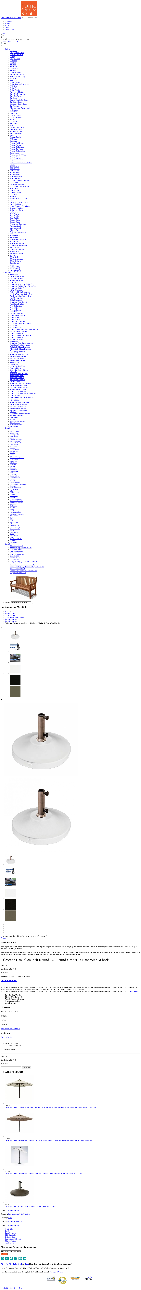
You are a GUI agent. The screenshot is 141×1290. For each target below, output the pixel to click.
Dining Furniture (15, 90)
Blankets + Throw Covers (19, 202)
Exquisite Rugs (14, 489)
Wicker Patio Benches (17, 380)
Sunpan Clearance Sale (18, 573)
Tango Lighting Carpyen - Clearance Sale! (24, 561)
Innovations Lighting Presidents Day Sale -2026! (27, 567)
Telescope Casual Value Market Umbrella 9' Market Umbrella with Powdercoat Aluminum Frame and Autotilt (43, 1173)
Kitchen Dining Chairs (17, 151)
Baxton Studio (13, 456)
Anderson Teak (14, 444)
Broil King (12, 466)
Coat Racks (14, 182)
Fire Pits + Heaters (16, 339)
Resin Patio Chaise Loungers (20, 347)
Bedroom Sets (14, 247)
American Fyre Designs (16, 439)
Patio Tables (14, 308)
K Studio (12, 519)
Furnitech (12, 497)
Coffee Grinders (15, 161)
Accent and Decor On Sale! (17, 554)
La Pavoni (12, 524)
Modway (12, 537)
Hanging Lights (15, 368)
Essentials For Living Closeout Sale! (22, 565)
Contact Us (9, 1229)
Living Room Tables (17, 53)
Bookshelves (14, 263)
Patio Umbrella (10, 619)
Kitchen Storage (15, 145)
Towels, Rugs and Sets (18, 127)
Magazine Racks (15, 196)
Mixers (12, 165)
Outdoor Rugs (15, 222)
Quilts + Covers (15, 115)
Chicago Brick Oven (15, 477)
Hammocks (14, 417)
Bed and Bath (13, 112)
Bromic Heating (14, 471)
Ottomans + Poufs (16, 73)
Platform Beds (15, 235)
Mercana (12, 530)
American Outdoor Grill (16, 443)
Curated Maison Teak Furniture (18, 484)
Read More (134, 991)
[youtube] (20, 1259)
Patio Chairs (14, 282)
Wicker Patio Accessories (18, 404)
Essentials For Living (15, 487)
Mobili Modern (14, 532)
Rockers (12, 419)
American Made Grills (15, 441)
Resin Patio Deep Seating (18, 389)
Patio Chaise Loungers (17, 351)
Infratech (12, 509)
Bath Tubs (13, 123)
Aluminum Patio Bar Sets (18, 302)
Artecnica (12, 448)
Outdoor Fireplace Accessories (20, 335)
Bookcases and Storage (18, 76)
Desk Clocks (14, 214)
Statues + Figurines (16, 208)
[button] (28, 39)
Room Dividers (15, 178)
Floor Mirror (14, 194)
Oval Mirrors (14, 190)
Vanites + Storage (16, 131)
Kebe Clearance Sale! (17, 569)
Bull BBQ (12, 473)
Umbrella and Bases (15, 1221)
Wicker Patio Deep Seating (19, 385)
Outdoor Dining (14, 274)
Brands (7, 23)
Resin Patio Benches (17, 378)
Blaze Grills (13, 464)
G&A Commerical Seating (16, 501)
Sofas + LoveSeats (16, 55)
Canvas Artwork (15, 228)
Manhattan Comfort (15, 529)
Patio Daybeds (15, 395)
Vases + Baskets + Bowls (18, 198)
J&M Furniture (14, 516)
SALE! (7, 544)
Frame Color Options (10, 1043)
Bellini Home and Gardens (17, 458)
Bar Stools (13, 98)
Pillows (12, 119)
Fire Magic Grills (14, 492)
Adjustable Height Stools (18, 104)
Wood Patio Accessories (18, 406)
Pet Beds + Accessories (18, 232)
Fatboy (11, 491)
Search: (3, 39)
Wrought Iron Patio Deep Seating (21, 397)
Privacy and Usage (56, 1272)
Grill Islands (14, 325)
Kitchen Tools (14, 169)
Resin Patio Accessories (18, 408)
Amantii (12, 438)
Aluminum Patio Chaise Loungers (21, 343)
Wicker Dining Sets (16, 290)
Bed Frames (14, 237)
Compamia (12, 479)
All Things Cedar (14, 435)
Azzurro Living (14, 451)
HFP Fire (12, 507)
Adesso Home (13, 430)
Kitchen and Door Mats (18, 224)
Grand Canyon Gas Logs (16, 502)
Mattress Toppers (16, 117)
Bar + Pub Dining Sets (17, 94)
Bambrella (12, 454)
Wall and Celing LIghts (18, 366)
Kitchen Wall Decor (17, 143)
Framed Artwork (15, 226)
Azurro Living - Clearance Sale (21, 548)
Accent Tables (15, 174)
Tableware (13, 139)
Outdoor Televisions (15, 423)
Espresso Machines (16, 159)
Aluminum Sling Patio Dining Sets (22, 284)
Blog (7, 25)
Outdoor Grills (15, 317)
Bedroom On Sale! (14, 553)
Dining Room (13, 80)
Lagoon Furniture (14, 525)
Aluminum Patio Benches (19, 374)
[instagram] (2, 1259)
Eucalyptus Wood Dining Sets (20, 296)
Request (3, 938)
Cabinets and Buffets (17, 92)
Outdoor (8, 273)
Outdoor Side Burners (17, 315)
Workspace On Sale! (15, 557)
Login (3, 33)
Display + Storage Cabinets (19, 180)
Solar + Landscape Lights (19, 370)
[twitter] (15, 1259)
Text (16, 41)
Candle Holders (15, 204)
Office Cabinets (15, 261)
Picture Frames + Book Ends (20, 206)
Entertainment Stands (17, 74)
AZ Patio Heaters (14, 449)
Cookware (13, 141)
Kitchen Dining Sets (17, 147)
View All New (10, 615)
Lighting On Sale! (14, 559)
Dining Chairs (14, 82)
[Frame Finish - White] (15, 674)
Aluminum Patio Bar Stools (19, 355)
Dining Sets (14, 88)
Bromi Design (13, 469)
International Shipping (13, 1239)
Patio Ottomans (14, 399)
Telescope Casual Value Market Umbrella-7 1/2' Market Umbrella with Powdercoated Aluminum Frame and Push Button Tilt (48, 1140)
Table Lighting (15, 267)
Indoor (7, 49)
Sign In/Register (11, 1241)
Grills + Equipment (16, 314)
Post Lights (14, 364)
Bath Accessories (16, 133)
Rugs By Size (14, 218)
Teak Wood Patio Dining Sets (20, 292)
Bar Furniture (14, 106)
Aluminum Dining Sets (18, 288)
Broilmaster (13, 468)
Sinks (12, 125)
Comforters (14, 113)
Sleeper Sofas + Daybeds (18, 239)
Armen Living (13, 446)
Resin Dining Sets (16, 300)
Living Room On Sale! (16, 549)
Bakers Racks (14, 153)
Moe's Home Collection (16, 539)
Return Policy (10, 1237)
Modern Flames (14, 535)
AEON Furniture (14, 431)
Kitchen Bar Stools (16, 149)
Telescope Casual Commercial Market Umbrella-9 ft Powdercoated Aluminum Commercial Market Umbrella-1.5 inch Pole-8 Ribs (50, 1107)
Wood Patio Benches (17, 376)
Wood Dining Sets (16, 298)
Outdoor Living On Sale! (16, 546)
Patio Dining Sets (16, 306)
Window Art (14, 230)
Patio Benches (13, 372)
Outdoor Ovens (15, 319)
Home (7, 611)
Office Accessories (16, 259)
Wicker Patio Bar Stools (18, 356)
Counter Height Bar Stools (19, 100)
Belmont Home (14, 459)
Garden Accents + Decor (16, 424)
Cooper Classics (14, 481)
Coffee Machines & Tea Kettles (21, 163)
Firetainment (13, 494)
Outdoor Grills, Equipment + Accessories (24, 329)
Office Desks (14, 257)
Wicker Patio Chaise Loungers (20, 349)
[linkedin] (24, 1259)
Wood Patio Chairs (16, 278)
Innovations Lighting (15, 512)
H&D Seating (13, 506)
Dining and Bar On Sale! (16, 551)
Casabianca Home (14, 476)
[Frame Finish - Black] (15, 685)
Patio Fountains (14, 426)
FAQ (7, 1231)
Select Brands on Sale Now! (17, 563)
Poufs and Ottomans (17, 184)
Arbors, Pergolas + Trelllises (17, 421)
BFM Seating (13, 463)
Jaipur (11, 517)
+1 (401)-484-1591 (7, 41)
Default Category (11, 613)
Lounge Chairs (15, 59)
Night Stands (14, 251)
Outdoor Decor (15, 220)
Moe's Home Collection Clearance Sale (23, 571)
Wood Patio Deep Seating (19, 387)
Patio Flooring (13, 412)
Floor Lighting (15, 269)
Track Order (9, 29)
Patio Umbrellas (15, 310)
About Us (8, 21)
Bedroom (12, 234)
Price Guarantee (10, 1233)
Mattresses (13, 121)
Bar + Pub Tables (16, 96)
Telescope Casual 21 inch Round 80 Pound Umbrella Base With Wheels (30, 1206)
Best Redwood (13, 461)
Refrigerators (14, 167)
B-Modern (12, 453)
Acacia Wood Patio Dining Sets (21, 294)
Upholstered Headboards (18, 245)
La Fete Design (14, 522)
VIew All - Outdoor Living (14, 617)
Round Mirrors (15, 188)
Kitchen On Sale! (14, 556)
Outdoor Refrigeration (17, 321)
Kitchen (12, 135)
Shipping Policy (10, 1235)
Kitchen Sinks (14, 157)
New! (10, 1218)
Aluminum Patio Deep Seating (20, 383)
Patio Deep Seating (15, 381)
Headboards (14, 241)
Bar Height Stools (16, 102)
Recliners (13, 65)
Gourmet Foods (15, 137)
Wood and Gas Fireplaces (19, 331)
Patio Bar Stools (14, 353)
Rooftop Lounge (14, 341)
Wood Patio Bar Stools (18, 358)
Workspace (12, 255)
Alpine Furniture (14, 436)
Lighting (12, 265)
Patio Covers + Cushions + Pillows (19, 410)
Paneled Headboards (17, 243)
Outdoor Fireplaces (16, 337)
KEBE (11, 520)
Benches (13, 71)
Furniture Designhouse (16, 499)
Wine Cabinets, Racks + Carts (20, 108)
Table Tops (13, 86)
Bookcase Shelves (16, 176)
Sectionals (13, 61)
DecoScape (13, 486)
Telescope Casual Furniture (10, 1029)
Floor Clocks (14, 216)
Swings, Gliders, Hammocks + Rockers (20, 413)
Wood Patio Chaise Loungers (20, 345)
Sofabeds (13, 63)
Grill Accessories (15, 327)
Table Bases (14, 110)
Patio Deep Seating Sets (18, 391)
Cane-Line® (13, 474)
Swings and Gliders (16, 415)
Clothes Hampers (16, 129)
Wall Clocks (14, 212)
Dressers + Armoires (17, 249)
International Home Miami (16, 514)
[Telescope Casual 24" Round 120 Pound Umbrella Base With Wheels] (15, 640)
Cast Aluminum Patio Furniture (19, 1214)
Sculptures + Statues (17, 210)
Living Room (13, 51)
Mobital (12, 534)
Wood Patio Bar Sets (17, 304)
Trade (7, 27)
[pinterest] (11, 1259)
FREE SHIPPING (9, 980)
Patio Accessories (14, 400)
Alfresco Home (14, 433)
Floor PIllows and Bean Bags (20, 186)
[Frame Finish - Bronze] (15, 696)
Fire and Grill (13, 312)
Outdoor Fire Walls (16, 333)
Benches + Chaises (16, 253)
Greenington (13, 504)
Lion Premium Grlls (15, 527)
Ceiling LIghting (15, 271)
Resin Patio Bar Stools (17, 360)
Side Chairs (14, 69)
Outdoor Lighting (14, 362)
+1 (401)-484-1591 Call (11, 1264)
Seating (12, 57)
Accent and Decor (14, 170)
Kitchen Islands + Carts (18, 155)
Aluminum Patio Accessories (20, 402)
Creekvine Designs (15, 482)
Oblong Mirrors (15, 192)
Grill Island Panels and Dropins (21, 323)
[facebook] (7, 1259)
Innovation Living (14, 511)
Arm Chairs (14, 67)
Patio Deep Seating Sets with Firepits (22, 393)
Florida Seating (14, 496)
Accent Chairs (15, 172)
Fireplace (13, 78)
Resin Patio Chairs (16, 280)
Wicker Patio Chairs (17, 276)
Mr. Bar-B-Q (13, 540)
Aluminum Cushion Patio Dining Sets (23, 286)
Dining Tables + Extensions (19, 84)
